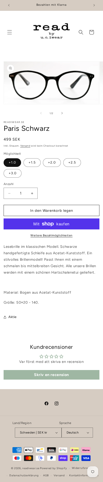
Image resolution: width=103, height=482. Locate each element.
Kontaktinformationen (83, 475)
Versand (25, 145)
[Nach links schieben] (41, 113)
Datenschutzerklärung (23, 475)
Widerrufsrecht (82, 468)
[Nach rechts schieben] (62, 113)
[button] (9, 32)
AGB (46, 475)
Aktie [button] (12, 317)
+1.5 (32, 162)
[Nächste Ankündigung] (94, 5)
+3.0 (13, 173)
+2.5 (72, 162)
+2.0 (52, 162)
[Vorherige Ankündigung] (9, 5)
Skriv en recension (51, 374)
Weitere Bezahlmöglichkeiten (51, 235)
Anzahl (8, 184)
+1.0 (12, 162)
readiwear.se (30, 468)
